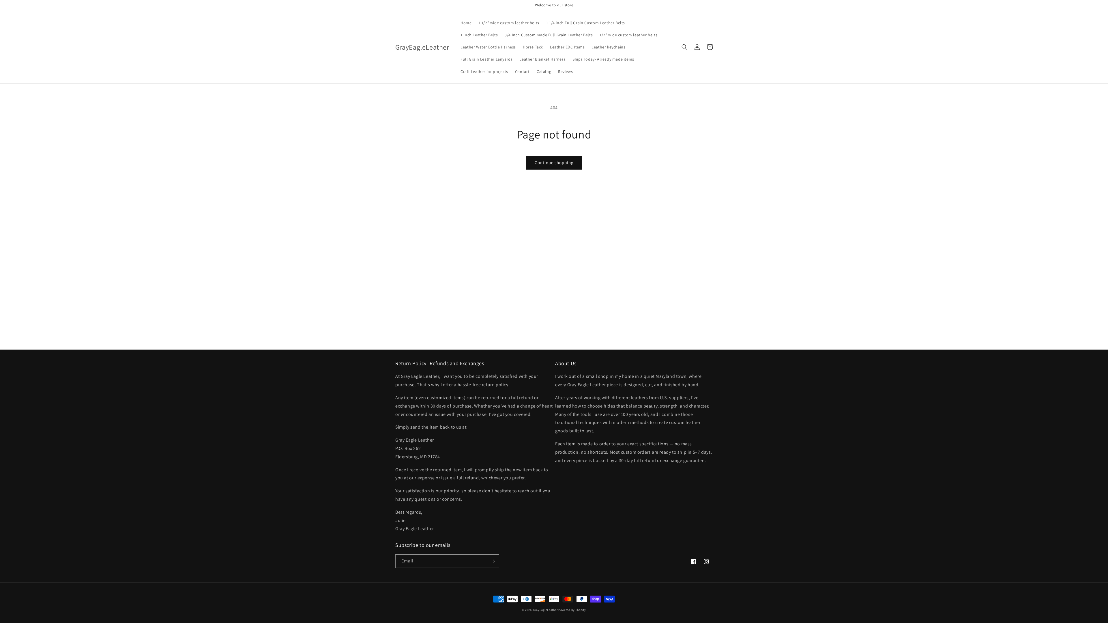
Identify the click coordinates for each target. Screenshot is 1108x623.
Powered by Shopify (572, 610)
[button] (684, 47)
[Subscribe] (492, 561)
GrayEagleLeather (545, 610)
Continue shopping (554, 162)
